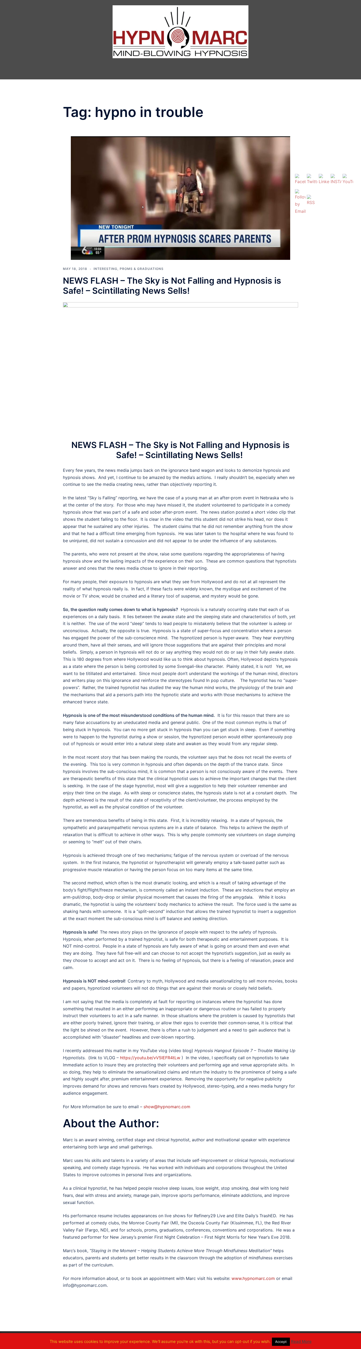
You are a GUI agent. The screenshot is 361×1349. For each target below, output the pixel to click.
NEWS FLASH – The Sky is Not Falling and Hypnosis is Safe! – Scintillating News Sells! (172, 285)
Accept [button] (281, 1341)
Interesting (105, 269)
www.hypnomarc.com (253, 1278)
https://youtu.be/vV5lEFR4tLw (150, 1057)
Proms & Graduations (142, 269)
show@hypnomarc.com (167, 1106)
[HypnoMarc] (180, 32)
